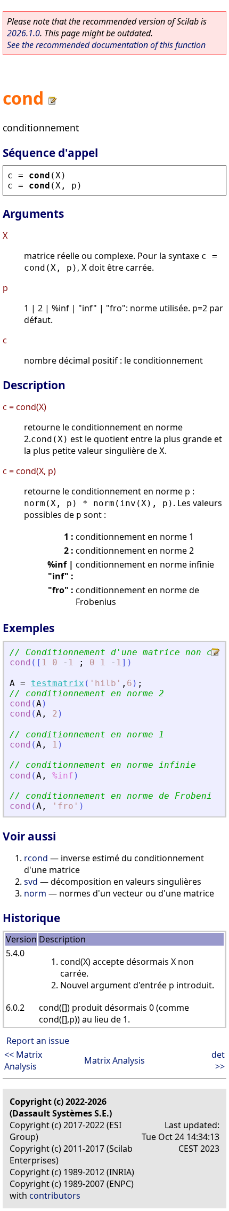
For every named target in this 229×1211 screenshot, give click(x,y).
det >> (218, 1060)
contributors (54, 1195)
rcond (36, 858)
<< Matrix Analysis (23, 1060)
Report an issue (37, 1041)
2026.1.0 (23, 33)
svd (31, 881)
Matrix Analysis (114, 1060)
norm (35, 893)
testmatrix (57, 683)
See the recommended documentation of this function (106, 45)
